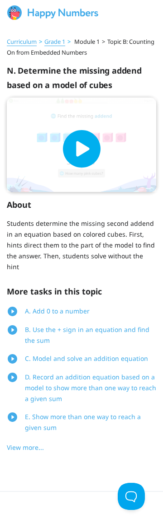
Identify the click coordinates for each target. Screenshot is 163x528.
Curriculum (22, 41)
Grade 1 (54, 41)
